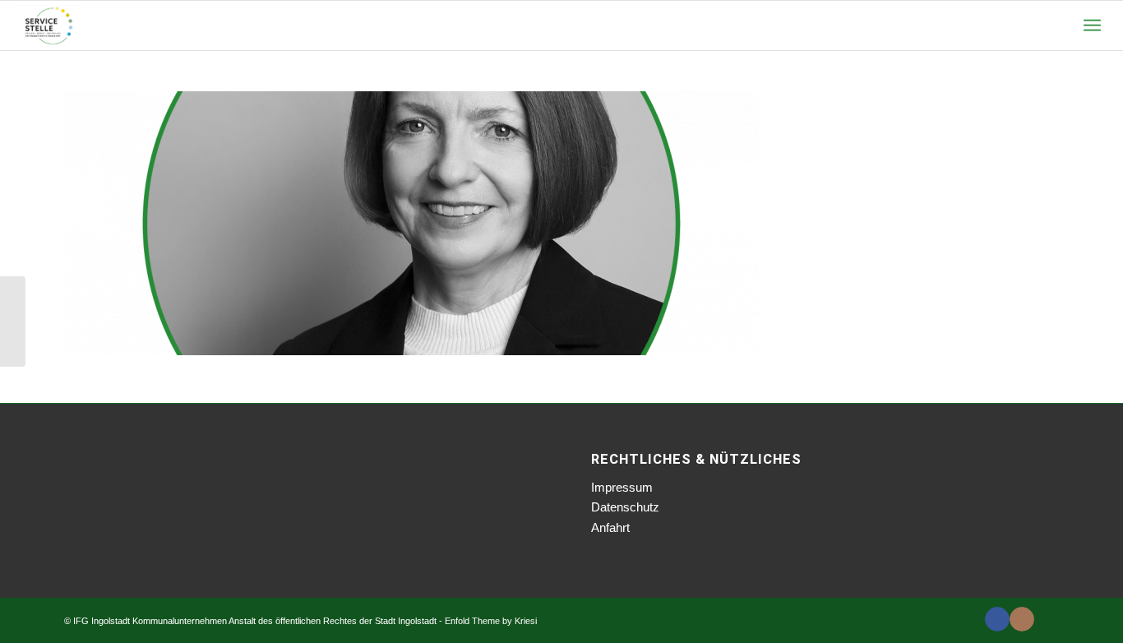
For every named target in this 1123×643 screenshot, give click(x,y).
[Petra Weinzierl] (12, 321)
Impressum (622, 487)
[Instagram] (1022, 619)
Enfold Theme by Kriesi (491, 621)
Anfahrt (610, 527)
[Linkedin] (1046, 619)
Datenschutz (625, 507)
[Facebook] (997, 619)
